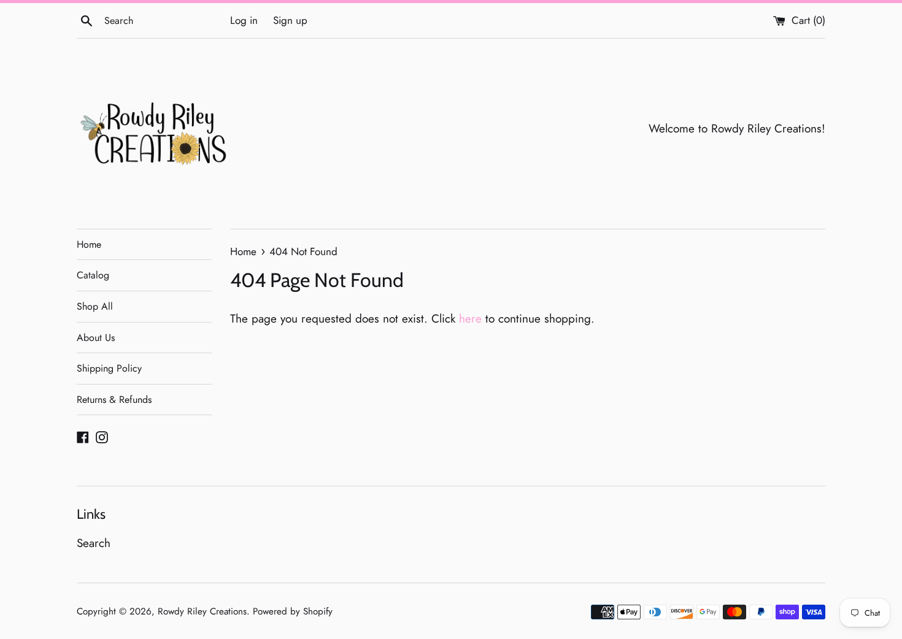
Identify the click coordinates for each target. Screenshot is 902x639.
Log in (244, 20)
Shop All (95, 306)
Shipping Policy (109, 368)
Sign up (290, 20)
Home (89, 244)
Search (93, 543)
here (470, 318)
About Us (96, 338)
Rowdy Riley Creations (202, 611)
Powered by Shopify (293, 611)
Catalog (93, 275)
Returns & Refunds (114, 399)
